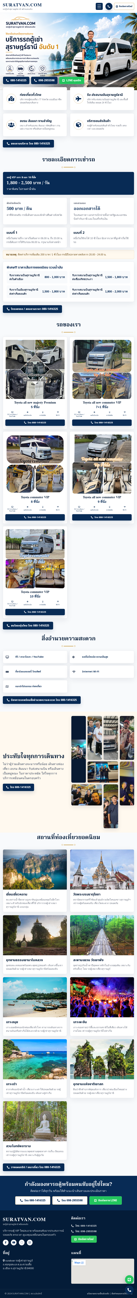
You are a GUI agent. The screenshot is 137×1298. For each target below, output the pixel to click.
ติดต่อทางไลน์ (125, 6)
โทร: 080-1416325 (86, 1226)
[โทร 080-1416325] (108, 6)
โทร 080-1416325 (37, 422)
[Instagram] (30, 1242)
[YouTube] (14, 1242)
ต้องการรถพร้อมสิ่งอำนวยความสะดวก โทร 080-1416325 (44, 700)
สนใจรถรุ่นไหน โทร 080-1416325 (30, 626)
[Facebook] (6, 1242)
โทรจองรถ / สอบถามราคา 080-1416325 (34, 309)
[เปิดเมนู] (99, 6)
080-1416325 (18, 80)
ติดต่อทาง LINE (107, 1200)
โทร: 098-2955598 (86, 1231)
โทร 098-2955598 (72, 1200)
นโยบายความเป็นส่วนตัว (98, 1293)
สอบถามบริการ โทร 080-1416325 (30, 144)
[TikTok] (22, 1242)
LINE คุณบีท (73, 80)
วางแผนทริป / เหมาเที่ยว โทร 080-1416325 (35, 1167)
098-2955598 (46, 80)
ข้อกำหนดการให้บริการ (121, 1293)
